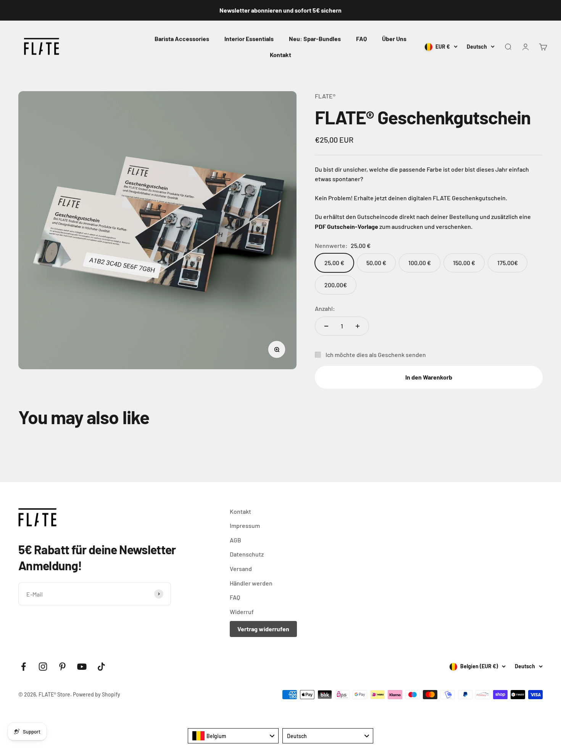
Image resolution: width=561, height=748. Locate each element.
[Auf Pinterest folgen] (62, 666)
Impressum (245, 525)
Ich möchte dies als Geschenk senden (376, 354)
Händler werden (251, 583)
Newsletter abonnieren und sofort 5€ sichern (280, 10)
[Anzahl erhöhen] (358, 326)
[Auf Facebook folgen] (23, 666)
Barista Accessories (182, 38)
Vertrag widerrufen (263, 628)
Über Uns (394, 38)
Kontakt (280, 54)
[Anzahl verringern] (326, 326)
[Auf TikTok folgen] (101, 666)
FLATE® (325, 96)
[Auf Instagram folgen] (43, 666)
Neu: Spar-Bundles (315, 38)
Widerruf (242, 611)
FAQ (361, 38)
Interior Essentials (249, 38)
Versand (241, 568)
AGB (235, 540)
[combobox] (233, 735)
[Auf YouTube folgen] (82, 666)
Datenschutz (247, 554)
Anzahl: (325, 308)
